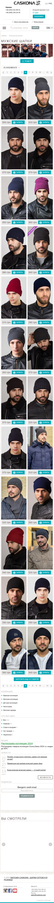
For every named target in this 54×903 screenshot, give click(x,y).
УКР (46, 4)
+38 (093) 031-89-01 (13, 10)
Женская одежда (9, 710)
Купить (20, 122)
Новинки (6, 724)
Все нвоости (45, 777)
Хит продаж (7, 731)
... (43, 72)
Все (4, 720)
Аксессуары (7, 706)
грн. (48, 28)
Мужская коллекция (10, 695)
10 (40, 72)
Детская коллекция (10, 703)
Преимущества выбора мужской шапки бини (24, 763)
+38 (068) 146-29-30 (13, 12)
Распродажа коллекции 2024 (17, 743)
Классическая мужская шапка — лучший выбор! (26, 770)
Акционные (7, 735)
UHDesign (47, 900)
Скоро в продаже (9, 727)
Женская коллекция (10, 699)
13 (47, 72)
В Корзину (39, 16)
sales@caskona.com (38, 895)
